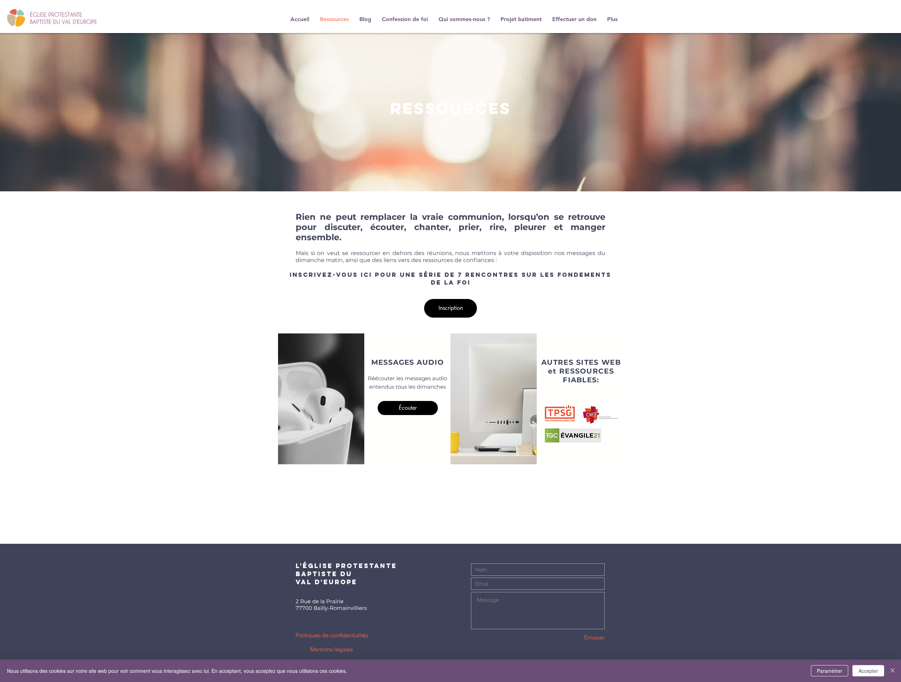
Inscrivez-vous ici (331, 275)
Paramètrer (829, 670)
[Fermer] (892, 670)
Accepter (868, 670)
